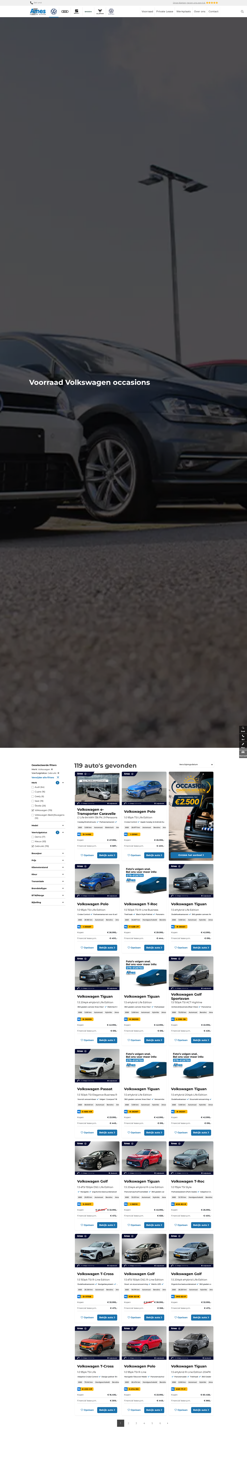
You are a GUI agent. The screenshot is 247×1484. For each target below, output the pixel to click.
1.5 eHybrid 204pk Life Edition (189, 1094)
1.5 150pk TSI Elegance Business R (97, 1094)
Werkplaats (183, 11)
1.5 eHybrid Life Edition (185, 909)
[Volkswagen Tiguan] (191, 881)
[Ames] (38, 11)
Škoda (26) (40, 805)
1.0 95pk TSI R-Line (135, 1372)
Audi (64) (39, 787)
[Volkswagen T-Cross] (97, 1250)
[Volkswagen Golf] (97, 1158)
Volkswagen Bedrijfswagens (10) (49, 817)
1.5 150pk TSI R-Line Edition (93, 1279)
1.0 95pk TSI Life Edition (138, 817)
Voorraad (147, 11)
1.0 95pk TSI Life (86, 1372)
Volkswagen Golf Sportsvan (186, 996)
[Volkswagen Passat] (97, 1065)
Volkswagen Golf (92, 1181)
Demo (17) (40, 836)
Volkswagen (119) (43, 810)
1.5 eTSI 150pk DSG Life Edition (95, 1187)
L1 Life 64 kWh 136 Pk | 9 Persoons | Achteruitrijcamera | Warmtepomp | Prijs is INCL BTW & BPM (97, 817)
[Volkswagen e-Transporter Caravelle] (97, 788)
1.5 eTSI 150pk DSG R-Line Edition (144, 1279)
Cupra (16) (40, 791)
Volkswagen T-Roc (140, 904)
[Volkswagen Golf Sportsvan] (191, 973)
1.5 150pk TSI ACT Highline (186, 1002)
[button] (128, 1423)
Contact (213, 11)
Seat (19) (39, 801)
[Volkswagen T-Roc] (144, 881)
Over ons (199, 11)
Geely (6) (39, 796)
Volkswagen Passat (94, 1089)
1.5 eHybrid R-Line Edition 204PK (191, 1372)
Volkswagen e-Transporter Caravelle (96, 811)
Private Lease (164, 11)
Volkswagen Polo (139, 811)
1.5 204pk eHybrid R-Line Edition (144, 1187)
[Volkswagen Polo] (144, 788)
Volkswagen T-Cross (95, 1274)
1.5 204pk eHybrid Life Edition (95, 1002)
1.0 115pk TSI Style (181, 1187)
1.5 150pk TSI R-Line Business (141, 909)
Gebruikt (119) (42, 846)
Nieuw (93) (40, 841)
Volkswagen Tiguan (189, 904)
